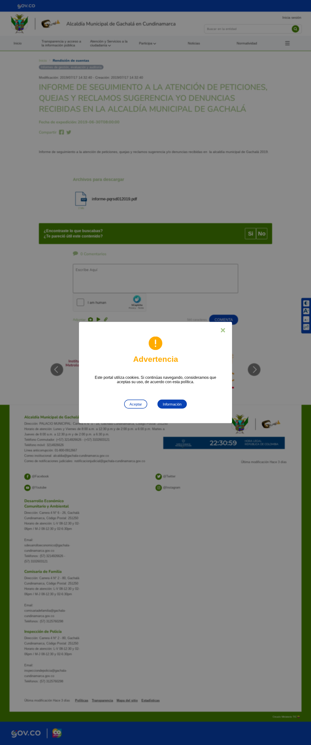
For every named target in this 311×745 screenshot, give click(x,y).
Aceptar (136, 404)
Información (172, 404)
